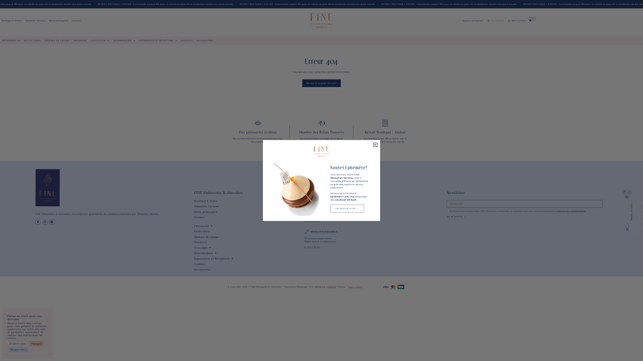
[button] (375, 144)
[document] (321, 180)
